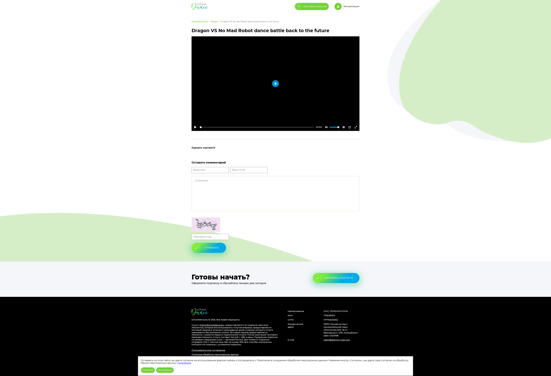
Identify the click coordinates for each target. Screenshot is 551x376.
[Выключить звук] (326, 127)
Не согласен (165, 370)
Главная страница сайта (200, 311)
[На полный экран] (355, 127)
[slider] (257, 127)
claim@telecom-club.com (337, 340)
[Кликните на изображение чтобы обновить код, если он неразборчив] (275, 224)
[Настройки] (343, 127)
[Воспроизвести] (195, 127)
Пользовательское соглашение (208, 350)
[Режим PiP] (349, 127)
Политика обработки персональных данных (215, 354)
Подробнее (184, 363)
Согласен (147, 370)
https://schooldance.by (212, 325)
